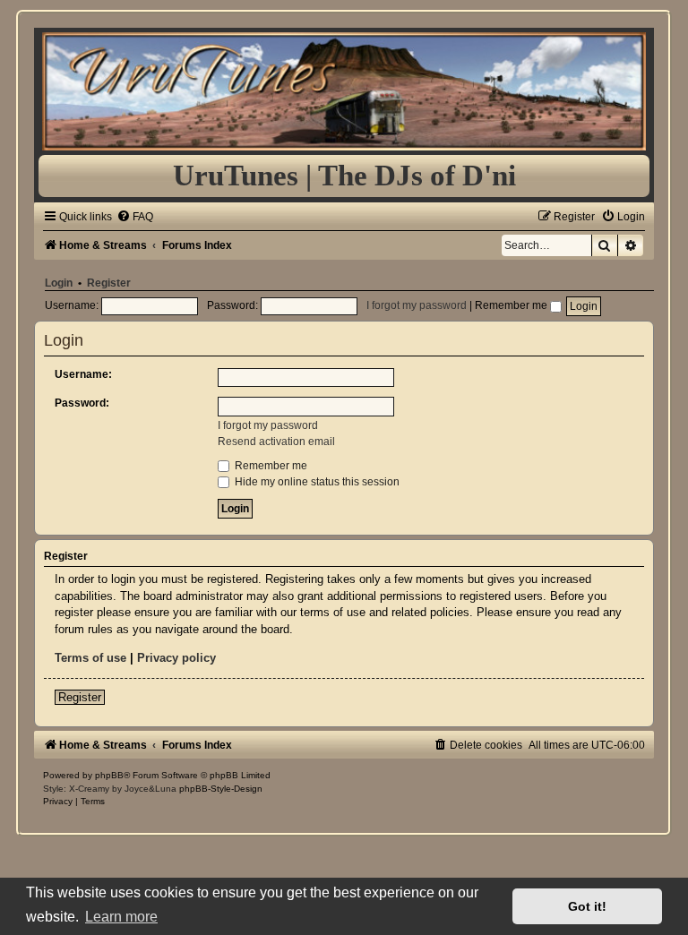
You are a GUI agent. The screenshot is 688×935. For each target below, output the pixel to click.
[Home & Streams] (344, 91)
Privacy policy (176, 658)
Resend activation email (276, 441)
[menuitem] (134, 216)
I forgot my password (416, 305)
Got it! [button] (587, 906)
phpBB (109, 775)
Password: (82, 403)
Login (59, 283)
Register (109, 283)
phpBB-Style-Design (220, 788)
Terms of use (90, 658)
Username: (83, 374)
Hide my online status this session (316, 482)
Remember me (512, 305)
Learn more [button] (121, 916)
